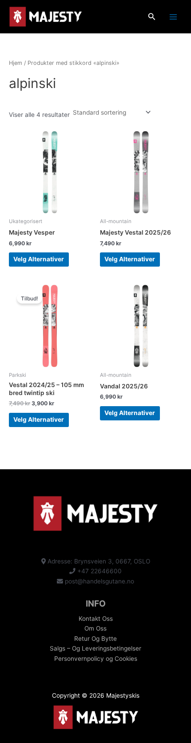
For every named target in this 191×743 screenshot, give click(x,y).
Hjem (15, 63)
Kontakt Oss (96, 618)
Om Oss (95, 628)
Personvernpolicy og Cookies (95, 658)
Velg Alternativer (38, 259)
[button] (152, 16)
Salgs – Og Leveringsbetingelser (95, 648)
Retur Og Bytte (95, 638)
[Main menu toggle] (173, 16)
